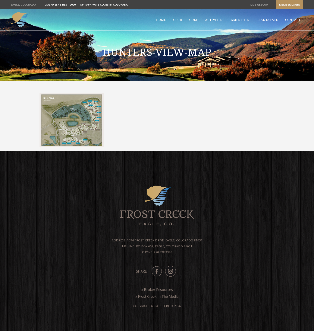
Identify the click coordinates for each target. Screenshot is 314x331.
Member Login (289, 4)
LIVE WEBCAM (259, 4)
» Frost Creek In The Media (157, 296)
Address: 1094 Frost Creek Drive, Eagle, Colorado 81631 (157, 240)
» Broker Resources (157, 289)
